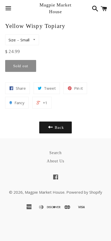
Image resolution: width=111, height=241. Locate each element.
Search (55, 152)
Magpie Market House (55, 8)
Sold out (20, 66)
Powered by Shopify (84, 192)
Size (12, 39)
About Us (55, 161)
